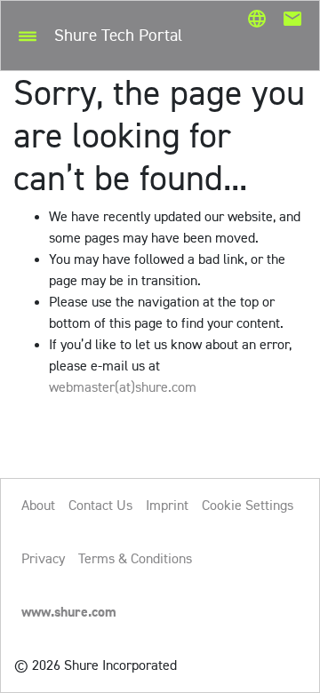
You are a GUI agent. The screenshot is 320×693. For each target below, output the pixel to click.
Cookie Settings (247, 505)
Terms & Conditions (135, 558)
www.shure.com (68, 611)
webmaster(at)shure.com (122, 386)
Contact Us (100, 505)
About (38, 505)
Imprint (167, 505)
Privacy (43, 558)
